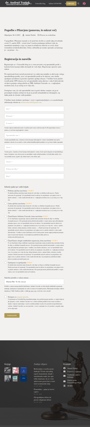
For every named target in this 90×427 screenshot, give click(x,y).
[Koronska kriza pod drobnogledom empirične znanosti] (23, 370)
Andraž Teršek (30, 35)
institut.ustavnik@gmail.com (31, 102)
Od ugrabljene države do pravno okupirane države (42, 398)
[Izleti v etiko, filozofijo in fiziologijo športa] (15, 378)
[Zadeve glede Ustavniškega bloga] (65, 381)
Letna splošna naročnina (20, 203)
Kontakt (67, 364)
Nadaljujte (12, 315)
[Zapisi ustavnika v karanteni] (7, 378)
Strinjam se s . (18, 297)
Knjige (7, 364)
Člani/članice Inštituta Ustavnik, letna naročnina (28, 216)
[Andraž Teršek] (65, 368)
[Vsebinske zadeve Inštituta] (65, 376)
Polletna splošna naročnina (21, 191)
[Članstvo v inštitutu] (65, 371)
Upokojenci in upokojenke (20, 262)
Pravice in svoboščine (48, 35)
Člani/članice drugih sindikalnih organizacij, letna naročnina (33, 240)
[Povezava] (17, 3)
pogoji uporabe (23, 297)
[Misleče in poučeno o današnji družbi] (23, 378)
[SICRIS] (65, 386)
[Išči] (78, 3)
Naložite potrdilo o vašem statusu (16, 277)
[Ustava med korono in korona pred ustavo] (7, 370)
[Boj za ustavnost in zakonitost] (15, 370)
